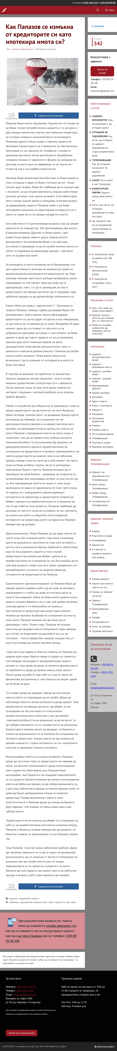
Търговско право (101, 442)
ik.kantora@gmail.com (102, 90)
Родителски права (102, 535)
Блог (8, 49)
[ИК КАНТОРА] (4, 10)
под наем (71, 902)
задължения (26, 902)
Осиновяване (99, 540)
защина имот (40, 902)
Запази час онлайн (102, 71)
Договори (97, 397)
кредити (59, 902)
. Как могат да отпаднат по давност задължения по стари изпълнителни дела (103, 144)
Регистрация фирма (102, 434)
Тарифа (96, 617)
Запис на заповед (101, 626)
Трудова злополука (102, 631)
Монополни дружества (98, 420)
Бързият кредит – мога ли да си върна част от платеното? (103, 318)
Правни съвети (100, 429)
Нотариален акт (100, 622)
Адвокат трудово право (101, 380)
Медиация (97, 414)
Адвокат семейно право (101, 373)
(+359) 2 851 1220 (90, 3)
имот (51, 902)
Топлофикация (99, 438)
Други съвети (99, 401)
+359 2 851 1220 (25, 990)
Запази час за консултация (22, 1032)
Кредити (97, 409)
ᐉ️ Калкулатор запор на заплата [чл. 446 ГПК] (103, 258)
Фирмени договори (102, 446)
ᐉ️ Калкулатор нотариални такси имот (101, 282)
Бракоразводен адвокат (100, 387)
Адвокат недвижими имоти (23, 49)
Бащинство (98, 545)
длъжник (14, 902)
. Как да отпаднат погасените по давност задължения (101, 167)
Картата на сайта (105, 1046)
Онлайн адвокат (100, 579)
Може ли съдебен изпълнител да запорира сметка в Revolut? (101, 329)
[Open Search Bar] (97, 10)
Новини (96, 425)
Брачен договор (101, 392)
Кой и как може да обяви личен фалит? (102, 309)
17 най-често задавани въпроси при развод (102, 553)
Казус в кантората (102, 405)
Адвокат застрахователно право (101, 357)
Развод (96, 531)
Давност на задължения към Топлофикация (101, 476)
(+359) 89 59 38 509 (107, 3)
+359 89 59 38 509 (26, 986)
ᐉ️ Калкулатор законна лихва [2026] (99, 270)
